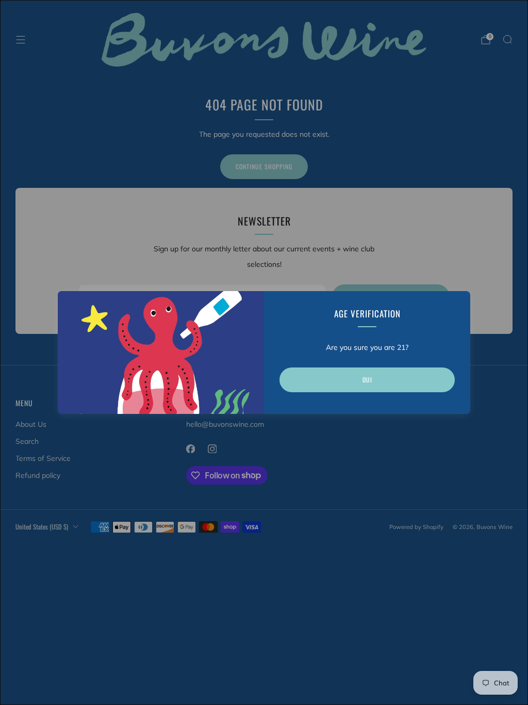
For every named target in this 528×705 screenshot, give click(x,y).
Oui (367, 379)
